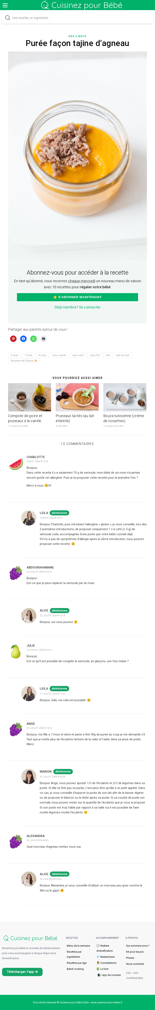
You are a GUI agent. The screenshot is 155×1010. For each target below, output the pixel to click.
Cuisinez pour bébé (82, 8)
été (108, 355)
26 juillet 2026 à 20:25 (39, 572)
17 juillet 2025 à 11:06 (52, 693)
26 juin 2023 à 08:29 (37, 840)
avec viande (59, 355)
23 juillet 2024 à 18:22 (39, 728)
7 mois (28, 355)
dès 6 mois (77, 36)
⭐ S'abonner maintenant (77, 297)
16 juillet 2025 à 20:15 (39, 650)
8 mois (42, 355)
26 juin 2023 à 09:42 (51, 879)
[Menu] (5, 5)
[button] (22, 972)
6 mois (14, 355)
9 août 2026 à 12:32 (37, 461)
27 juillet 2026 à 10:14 (52, 615)
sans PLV (95, 355)
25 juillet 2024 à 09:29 (52, 776)
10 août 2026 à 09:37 (51, 518)
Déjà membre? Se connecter (78, 307)
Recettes (72, 938)
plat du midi (122, 355)
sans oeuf (78, 355)
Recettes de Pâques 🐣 (24, 360)
